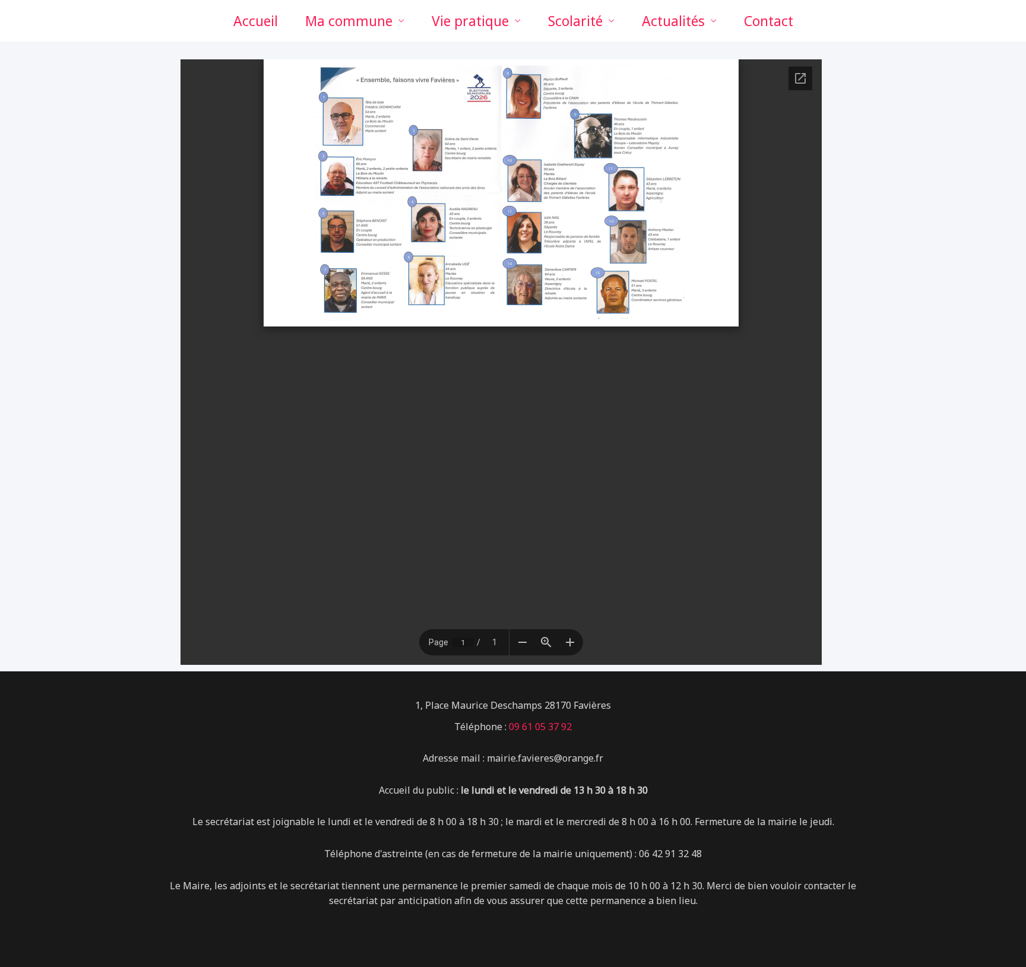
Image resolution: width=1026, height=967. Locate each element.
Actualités (673, 20)
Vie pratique (470, 20)
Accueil (255, 20)
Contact (768, 20)
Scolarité (575, 20)
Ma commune (348, 20)
